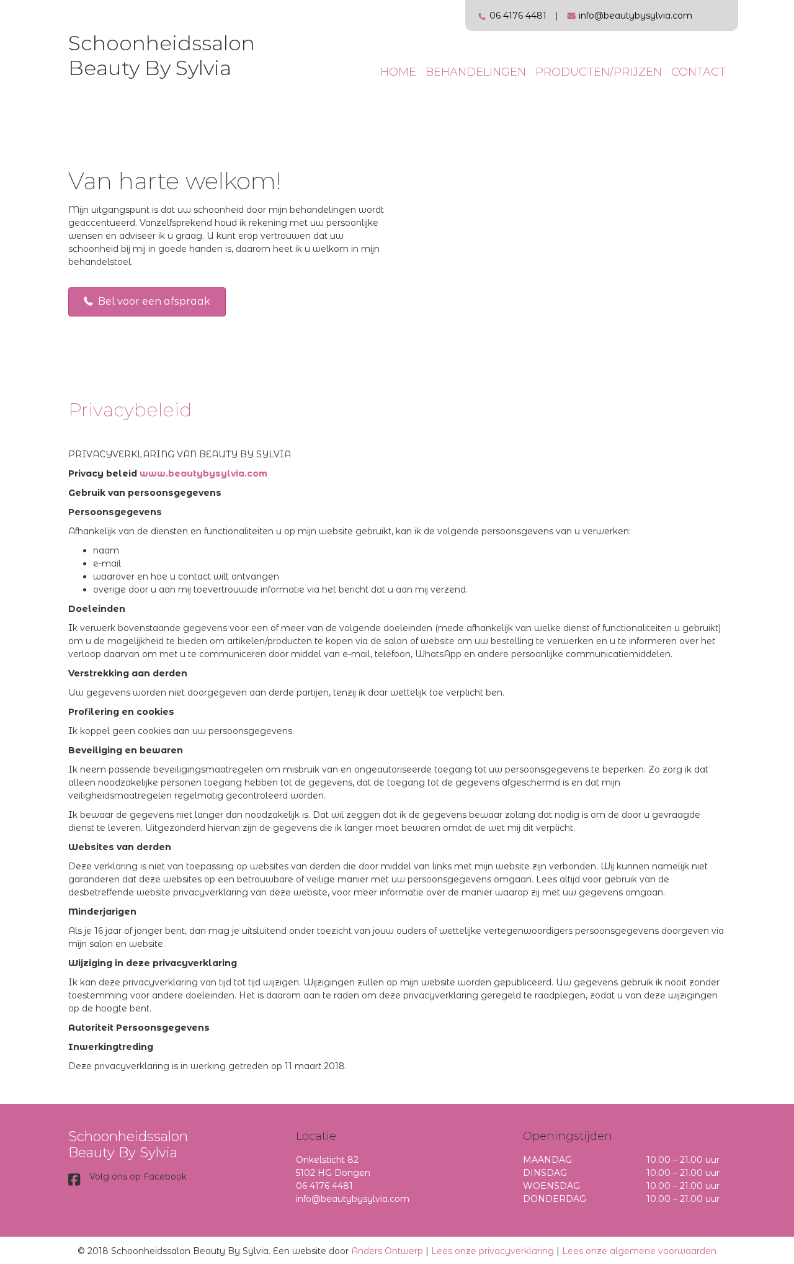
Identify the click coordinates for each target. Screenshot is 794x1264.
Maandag (547, 1159)
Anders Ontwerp (387, 1251)
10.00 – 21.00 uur (683, 1159)
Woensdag (551, 1185)
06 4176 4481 (517, 15)
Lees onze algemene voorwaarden (639, 1251)
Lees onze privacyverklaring (492, 1251)
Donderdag (554, 1198)
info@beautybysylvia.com (635, 15)
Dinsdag (545, 1172)
